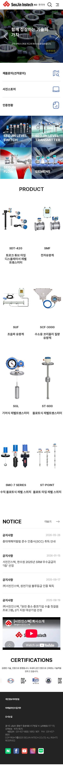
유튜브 (24, 751)
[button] (6, 36)
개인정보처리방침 (12, 699)
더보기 (48, 521)
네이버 (8, 751)
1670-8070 (18, 729)
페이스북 (16, 751)
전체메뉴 (57, 5)
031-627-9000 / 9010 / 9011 (27, 731)
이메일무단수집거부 (13, 708)
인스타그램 (33, 751)
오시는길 (8, 717)
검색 (50, 5)
